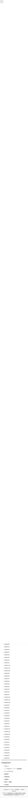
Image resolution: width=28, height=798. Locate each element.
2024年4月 (7, 718)
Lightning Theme (18, 793)
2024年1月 (7, 726)
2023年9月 (7, 737)
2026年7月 (7, 646)
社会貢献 (6, 784)
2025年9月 (7, 673)
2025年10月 (7, 670)
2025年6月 (7, 681)
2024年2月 (7, 723)
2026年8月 (7, 644)
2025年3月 (7, 689)
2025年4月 (7, 686)
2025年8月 (7, 676)
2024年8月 (7, 707)
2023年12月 (7, 729)
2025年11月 (7, 668)
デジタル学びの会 (8, 771)
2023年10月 (7, 734)
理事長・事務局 (8, 782)
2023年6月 (7, 744)
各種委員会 (7, 776)
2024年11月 (7, 699)
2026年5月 (7, 652)
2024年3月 (7, 721)
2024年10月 (7, 702)
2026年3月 (7, 657)
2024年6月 (7, 713)
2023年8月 (7, 739)
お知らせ (6, 766)
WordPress (10, 793)
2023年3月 (7, 752)
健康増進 (6, 774)
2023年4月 (7, 750)
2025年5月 (7, 684)
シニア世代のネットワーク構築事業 (13, 768)
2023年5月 (7, 747)
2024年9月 (7, 705)
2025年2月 (7, 691)
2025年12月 (7, 665)
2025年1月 (7, 694)
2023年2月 (7, 755)
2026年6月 (7, 649)
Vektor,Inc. (17, 794)
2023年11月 (7, 731)
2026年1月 (7, 662)
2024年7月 (7, 710)
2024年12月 (7, 697)
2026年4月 (7, 654)
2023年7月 (7, 742)
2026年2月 (7, 660)
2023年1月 (7, 758)
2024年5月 (7, 715)
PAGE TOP (25, 772)
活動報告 (6, 779)
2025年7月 (7, 678)
